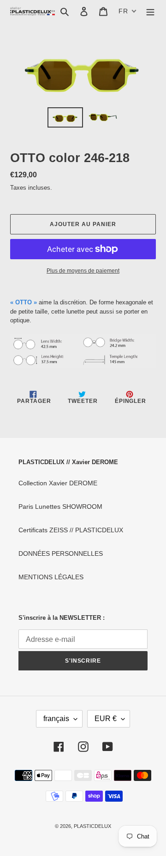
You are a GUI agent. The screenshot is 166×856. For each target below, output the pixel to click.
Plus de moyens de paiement (83, 271)
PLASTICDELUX (92, 826)
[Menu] (150, 11)
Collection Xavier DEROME (57, 483)
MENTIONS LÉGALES (50, 577)
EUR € (106, 718)
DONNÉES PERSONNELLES (60, 553)
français (56, 718)
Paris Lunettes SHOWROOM (60, 506)
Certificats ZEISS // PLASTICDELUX (70, 530)
